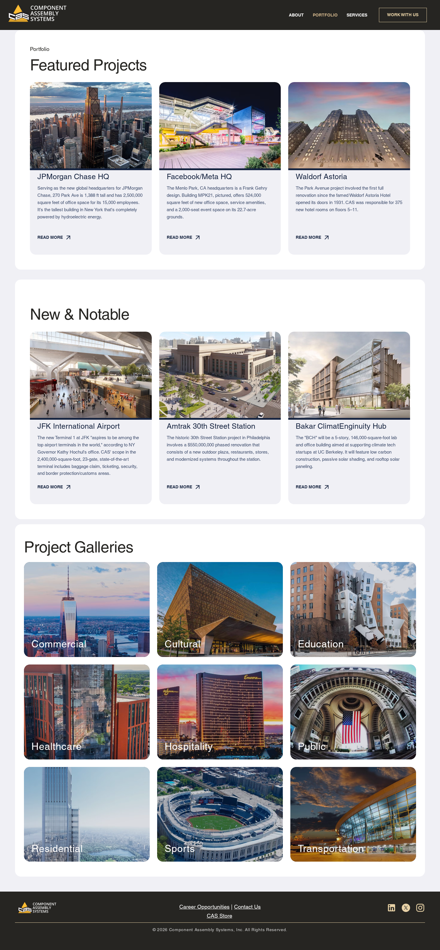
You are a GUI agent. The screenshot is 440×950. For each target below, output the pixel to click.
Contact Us (247, 907)
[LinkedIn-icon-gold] (391, 908)
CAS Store (219, 916)
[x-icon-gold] (406, 908)
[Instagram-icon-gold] (420, 908)
